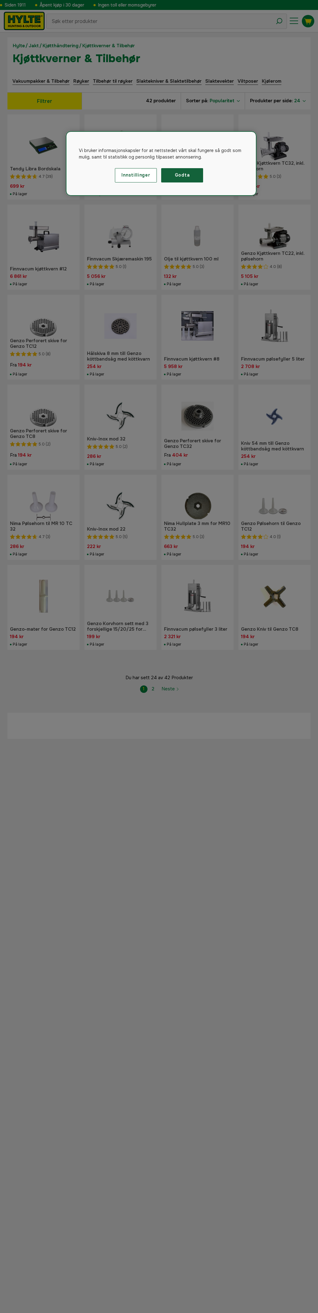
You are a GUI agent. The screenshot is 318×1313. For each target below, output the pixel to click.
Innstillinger (135, 175)
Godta (182, 175)
